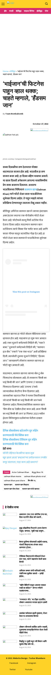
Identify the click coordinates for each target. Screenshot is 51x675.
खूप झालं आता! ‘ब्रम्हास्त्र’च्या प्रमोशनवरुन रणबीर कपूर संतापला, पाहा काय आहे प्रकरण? (25, 459)
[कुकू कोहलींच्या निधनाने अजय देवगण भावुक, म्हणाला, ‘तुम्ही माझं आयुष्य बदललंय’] (10, 532)
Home (5, 71)
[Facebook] (31, 4)
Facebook (13, 663)
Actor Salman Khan (20, 472)
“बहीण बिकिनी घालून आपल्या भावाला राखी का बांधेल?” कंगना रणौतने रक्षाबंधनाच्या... (32, 588)
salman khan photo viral (35, 476)
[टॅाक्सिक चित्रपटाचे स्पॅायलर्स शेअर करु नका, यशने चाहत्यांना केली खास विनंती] (10, 560)
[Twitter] (5, 669)
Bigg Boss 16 (37, 472)
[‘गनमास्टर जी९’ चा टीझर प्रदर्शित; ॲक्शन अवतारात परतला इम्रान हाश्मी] (10, 603)
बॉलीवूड (12, 71)
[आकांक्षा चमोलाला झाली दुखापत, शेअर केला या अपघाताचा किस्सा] (10, 617)
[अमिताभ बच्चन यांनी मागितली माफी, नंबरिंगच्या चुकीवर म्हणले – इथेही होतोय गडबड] (10, 574)
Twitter (12, 669)
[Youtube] (40, 4)
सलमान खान (31, 190)
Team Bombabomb (14, 113)
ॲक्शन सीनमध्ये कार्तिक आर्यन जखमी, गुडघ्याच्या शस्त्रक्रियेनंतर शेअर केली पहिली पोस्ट (33, 630)
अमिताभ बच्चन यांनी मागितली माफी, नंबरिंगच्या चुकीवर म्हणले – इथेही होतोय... (32, 573)
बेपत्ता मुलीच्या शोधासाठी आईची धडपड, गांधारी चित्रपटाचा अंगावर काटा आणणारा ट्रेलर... (33, 544)
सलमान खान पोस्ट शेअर (11, 488)
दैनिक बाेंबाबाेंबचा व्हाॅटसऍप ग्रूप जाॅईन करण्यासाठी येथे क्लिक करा (20, 433)
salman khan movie (12, 476)
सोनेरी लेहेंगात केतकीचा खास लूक (18, 453)
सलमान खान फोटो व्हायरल (30, 488)
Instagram (31, 663)
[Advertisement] (25, 40)
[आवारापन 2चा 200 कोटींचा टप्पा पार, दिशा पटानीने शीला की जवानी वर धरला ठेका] (10, 518)
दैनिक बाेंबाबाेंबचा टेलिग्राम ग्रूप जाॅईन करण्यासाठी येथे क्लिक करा (20, 442)
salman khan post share (14, 480)
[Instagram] (36, 4)
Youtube (28, 669)
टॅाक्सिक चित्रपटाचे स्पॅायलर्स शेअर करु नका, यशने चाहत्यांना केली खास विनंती (32, 559)
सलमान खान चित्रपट (22, 484)
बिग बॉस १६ (32, 480)
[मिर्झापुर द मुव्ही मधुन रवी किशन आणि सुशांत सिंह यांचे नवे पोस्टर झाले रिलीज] (10, 645)
